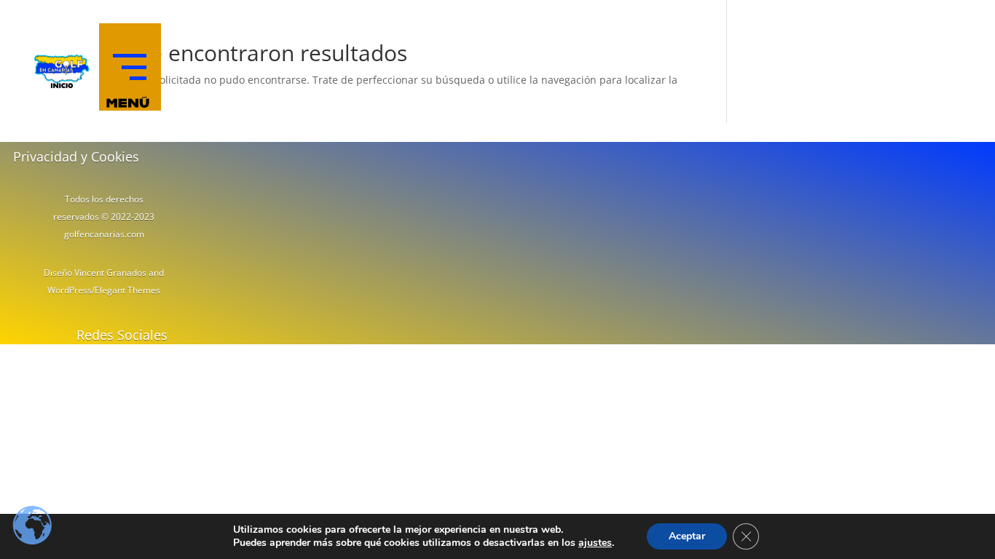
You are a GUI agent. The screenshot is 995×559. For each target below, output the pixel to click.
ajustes (595, 543)
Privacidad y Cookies (76, 156)
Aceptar (687, 536)
